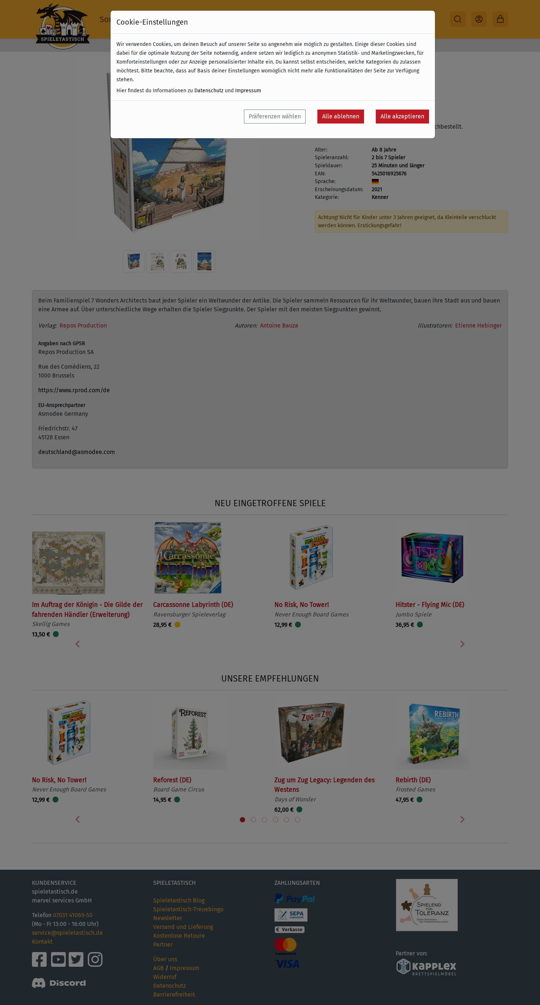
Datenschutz (208, 90)
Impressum (248, 90)
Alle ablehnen (340, 116)
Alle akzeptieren (402, 116)
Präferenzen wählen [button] (275, 116)
